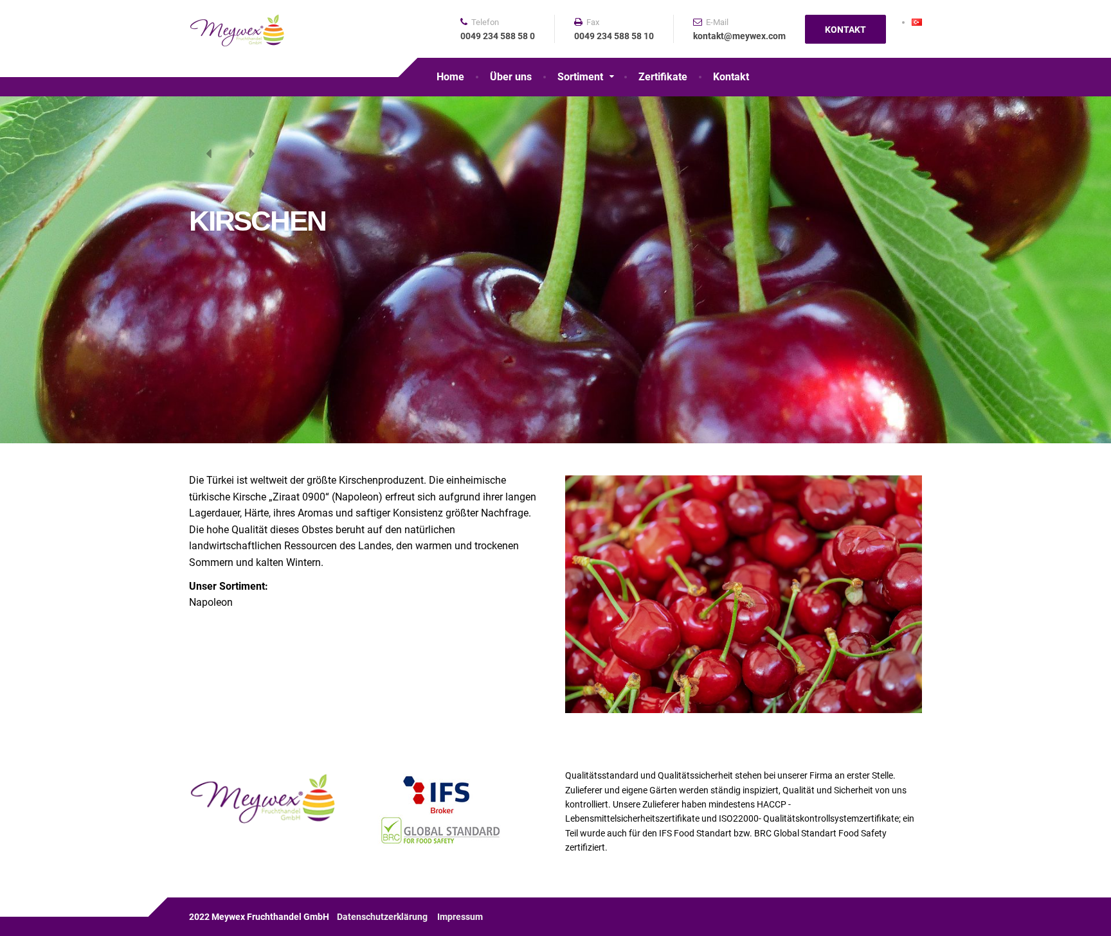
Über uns (511, 77)
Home (450, 77)
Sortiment (580, 77)
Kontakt (731, 77)
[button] (208, 154)
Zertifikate (662, 77)
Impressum (460, 917)
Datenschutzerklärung (382, 917)
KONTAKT (845, 29)
